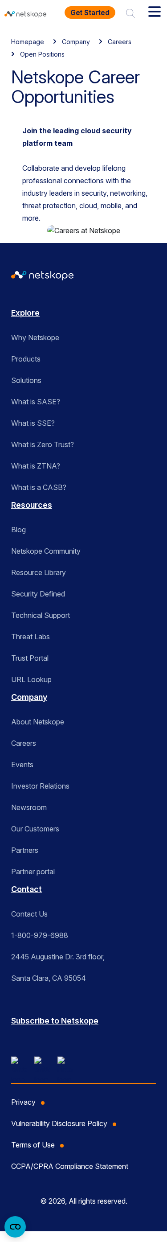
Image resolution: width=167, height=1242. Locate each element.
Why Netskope (35, 337)
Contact (26, 889)
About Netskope (37, 721)
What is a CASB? (38, 487)
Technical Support (40, 615)
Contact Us (29, 913)
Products (26, 358)
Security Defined (38, 593)
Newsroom (29, 807)
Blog (18, 529)
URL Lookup (31, 679)
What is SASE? (35, 401)
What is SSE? (33, 423)
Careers (119, 41)
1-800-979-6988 (39, 935)
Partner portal (33, 871)
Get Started (90, 12)
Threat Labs (30, 636)
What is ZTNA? (35, 465)
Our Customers (35, 828)
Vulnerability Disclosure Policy (59, 1123)
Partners (24, 850)
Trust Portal (30, 658)
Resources (31, 505)
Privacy (23, 1102)
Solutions (26, 380)
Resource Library (38, 572)
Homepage (27, 41)
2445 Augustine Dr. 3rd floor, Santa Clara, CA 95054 (58, 967)
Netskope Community (46, 551)
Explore (25, 312)
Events (22, 764)
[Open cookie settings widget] (15, 1227)
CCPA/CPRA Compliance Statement (69, 1166)
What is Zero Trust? (42, 444)
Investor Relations (40, 785)
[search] (130, 12)
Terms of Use (33, 1144)
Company (76, 41)
